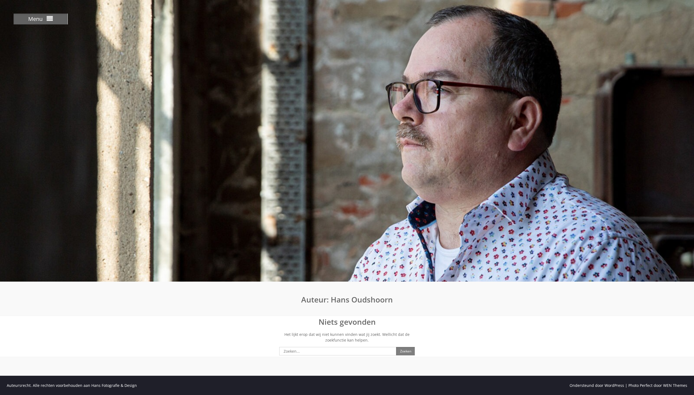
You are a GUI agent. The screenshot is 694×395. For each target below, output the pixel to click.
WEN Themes (675, 385)
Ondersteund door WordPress (597, 385)
